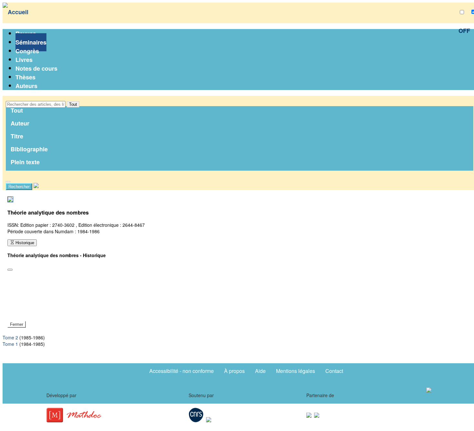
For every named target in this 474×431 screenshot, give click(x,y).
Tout (73, 104)
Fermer (16, 324)
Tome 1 (10, 344)
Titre (17, 136)
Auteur (20, 123)
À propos (234, 371)
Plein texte (25, 162)
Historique (24, 242)
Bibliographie (29, 149)
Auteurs (26, 86)
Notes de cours (36, 68)
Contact (334, 371)
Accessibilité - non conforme (181, 371)
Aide (260, 371)
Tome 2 (10, 337)
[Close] (10, 270)
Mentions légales (295, 371)
